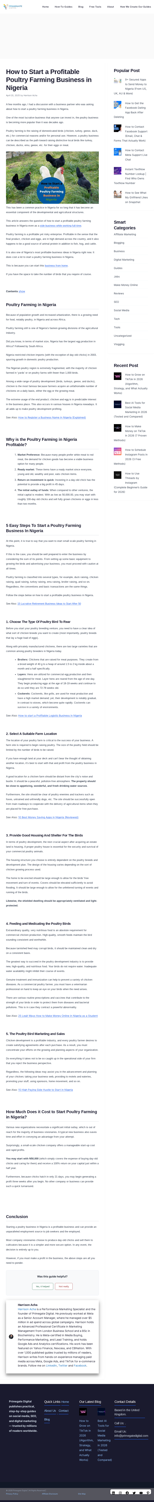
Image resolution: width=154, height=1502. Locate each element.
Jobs (117, 276)
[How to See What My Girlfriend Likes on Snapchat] (117, 195)
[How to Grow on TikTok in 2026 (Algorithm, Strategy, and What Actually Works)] (117, 377)
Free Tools (95, 6)
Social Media (121, 310)
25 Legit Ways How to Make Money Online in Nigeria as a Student (58, 1015)
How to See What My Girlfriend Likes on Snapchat (136, 197)
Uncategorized (123, 335)
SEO (116, 301)
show (22, 291)
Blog (80, 6)
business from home (56, 265)
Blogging (119, 242)
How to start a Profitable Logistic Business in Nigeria (50, 715)
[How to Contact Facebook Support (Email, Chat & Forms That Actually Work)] (117, 129)
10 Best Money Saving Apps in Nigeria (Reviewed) (48, 817)
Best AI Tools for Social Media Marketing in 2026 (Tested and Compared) (105, 1440)
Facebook (80, 1365)
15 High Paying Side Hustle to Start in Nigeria (45, 1089)
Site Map (82, 1494)
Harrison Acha (27, 1309)
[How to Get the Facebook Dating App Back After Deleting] (117, 106)
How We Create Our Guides (135, 6)
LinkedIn (51, 1365)
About (110, 6)
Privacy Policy (12, 1494)
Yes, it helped (42, 1286)
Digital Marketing (124, 259)
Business (119, 251)
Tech (117, 318)
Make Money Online (126, 285)
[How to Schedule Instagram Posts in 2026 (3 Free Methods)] (117, 452)
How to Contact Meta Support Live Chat (136, 155)
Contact (64, 1410)
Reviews (119, 293)
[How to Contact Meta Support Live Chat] (117, 153)
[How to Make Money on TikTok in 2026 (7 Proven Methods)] (117, 429)
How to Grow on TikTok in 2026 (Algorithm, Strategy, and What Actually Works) (131, 384)
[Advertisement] (77, 36)
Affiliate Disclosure (50, 1494)
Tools (117, 327)
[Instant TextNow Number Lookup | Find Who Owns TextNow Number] (117, 172)
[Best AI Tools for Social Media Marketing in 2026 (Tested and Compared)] (117, 405)
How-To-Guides (63, 6)
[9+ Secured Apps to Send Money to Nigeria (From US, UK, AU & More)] (117, 82)
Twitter (63, 1365)
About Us (50, 1410)
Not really (64, 1286)
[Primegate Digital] (12, 7)
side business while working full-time (60, 225)
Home (45, 6)
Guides (118, 268)
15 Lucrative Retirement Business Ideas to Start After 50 (49, 603)
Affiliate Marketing (125, 234)
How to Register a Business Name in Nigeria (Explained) (52, 417)
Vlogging (119, 344)
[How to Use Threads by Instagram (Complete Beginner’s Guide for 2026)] (117, 476)
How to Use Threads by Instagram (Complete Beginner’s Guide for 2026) (130, 482)
